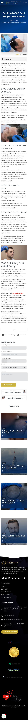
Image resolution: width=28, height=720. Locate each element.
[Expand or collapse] (25, 59)
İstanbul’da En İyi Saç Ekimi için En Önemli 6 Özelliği (13, 467)
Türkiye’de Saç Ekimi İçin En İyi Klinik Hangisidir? (13, 502)
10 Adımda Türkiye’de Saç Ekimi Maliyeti (13, 537)
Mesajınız (3, 371)
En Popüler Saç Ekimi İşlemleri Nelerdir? (13, 432)
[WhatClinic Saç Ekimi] (14, 670)
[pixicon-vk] (18, 578)
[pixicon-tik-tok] (21, 578)
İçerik (16, 20)
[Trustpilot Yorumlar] (14, 663)
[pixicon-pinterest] (24, 578)
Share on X (22, 335)
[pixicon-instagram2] (6, 578)
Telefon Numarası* (6, 359)
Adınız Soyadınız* (5, 345)
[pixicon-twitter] (15, 578)
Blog (11, 20)
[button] (3, 716)
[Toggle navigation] (2, 2)
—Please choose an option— (10, 367)
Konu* (9, 365)
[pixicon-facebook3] (3, 578)
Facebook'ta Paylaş (10, 335)
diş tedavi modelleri (17, 293)
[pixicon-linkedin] (9, 578)
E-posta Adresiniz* (6, 351)
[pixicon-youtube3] (12, 578)
